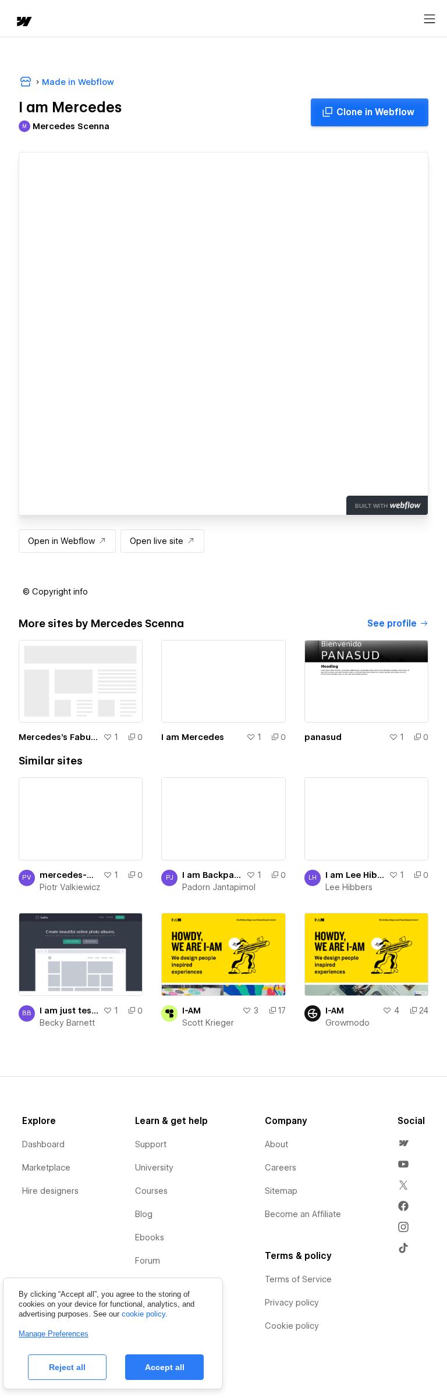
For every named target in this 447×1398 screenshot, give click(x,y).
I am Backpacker (211, 875)
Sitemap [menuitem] (281, 1191)
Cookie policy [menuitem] (292, 1326)
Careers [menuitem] (280, 1167)
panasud (323, 737)
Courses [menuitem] (151, 1191)
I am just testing (69, 1010)
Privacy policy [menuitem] (292, 1302)
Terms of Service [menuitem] (298, 1279)
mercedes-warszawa (69, 875)
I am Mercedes (192, 737)
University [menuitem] (154, 1167)
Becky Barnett (67, 1022)
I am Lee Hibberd (354, 875)
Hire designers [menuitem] (50, 1191)
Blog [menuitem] (143, 1214)
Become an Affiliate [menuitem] (303, 1214)
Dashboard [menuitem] (43, 1144)
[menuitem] (403, 1143)
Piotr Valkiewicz (70, 887)
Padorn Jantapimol (219, 887)
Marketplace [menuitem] (46, 1167)
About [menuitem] (276, 1144)
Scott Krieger (208, 1022)
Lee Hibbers (348, 887)
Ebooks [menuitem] (149, 1237)
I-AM (191, 1010)
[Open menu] (429, 19)
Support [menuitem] (150, 1144)
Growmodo (347, 1022)
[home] (23, 22)
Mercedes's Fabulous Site (58, 737)
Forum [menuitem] (147, 1260)
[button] (55, 592)
